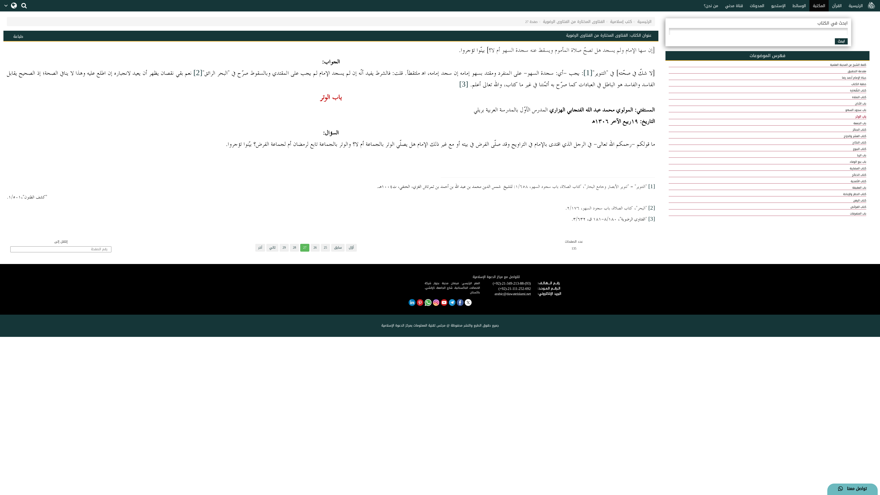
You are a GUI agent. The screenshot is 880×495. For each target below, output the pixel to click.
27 (304, 248)
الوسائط (799, 5)
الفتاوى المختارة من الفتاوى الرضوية (574, 21)
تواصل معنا (855, 489)
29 (284, 248)
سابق (338, 248)
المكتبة (819, 5)
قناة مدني (734, 5)
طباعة (18, 36)
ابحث (841, 41)
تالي (272, 248)
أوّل (351, 248)
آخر (260, 248)
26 (315, 248)
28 (294, 248)
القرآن (837, 5)
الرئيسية (856, 5)
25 (325, 248)
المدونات (757, 5)
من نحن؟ (711, 5)
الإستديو (778, 5)
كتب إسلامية (621, 21)
